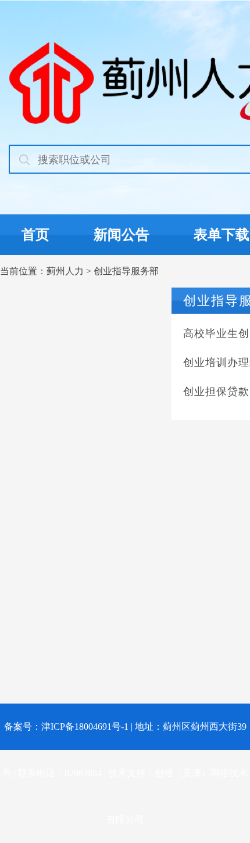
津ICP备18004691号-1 (84, 726)
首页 (35, 234)
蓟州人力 (65, 271)
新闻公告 (121, 234)
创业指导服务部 (126, 271)
